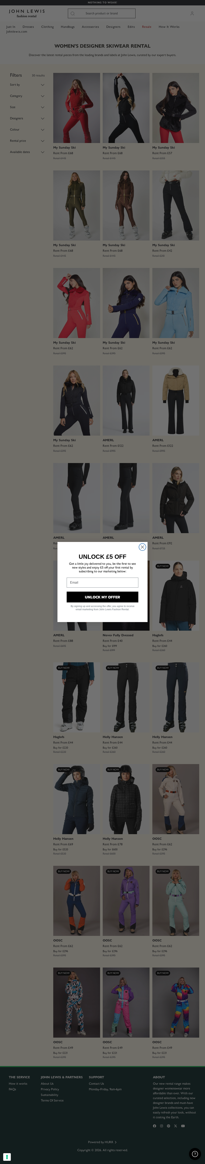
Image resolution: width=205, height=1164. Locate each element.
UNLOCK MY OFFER (102, 597)
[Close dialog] (142, 547)
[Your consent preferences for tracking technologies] (7, 1157)
